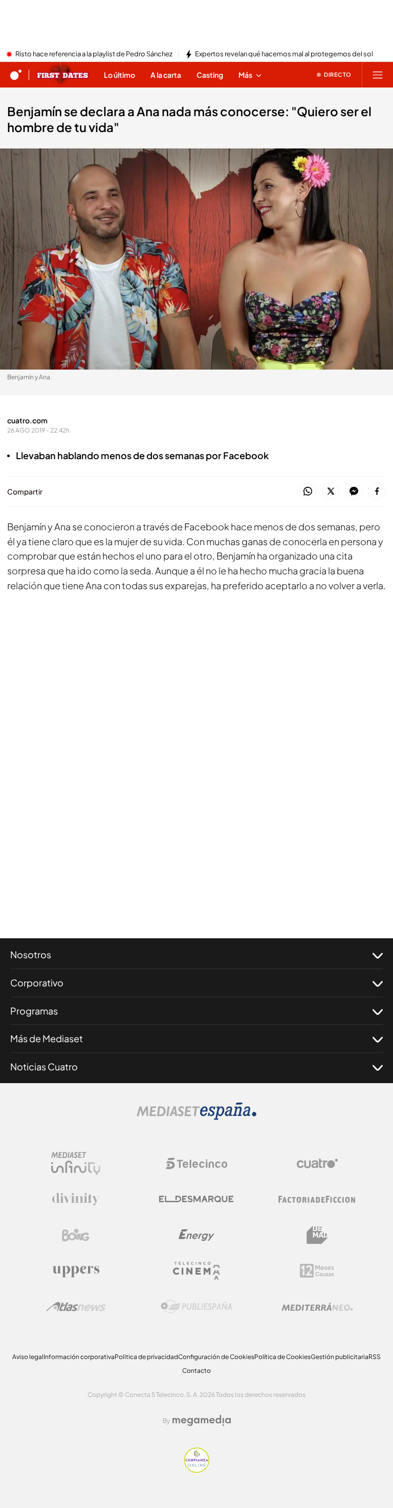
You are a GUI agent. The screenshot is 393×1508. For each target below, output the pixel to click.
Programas (34, 1011)
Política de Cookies (282, 1357)
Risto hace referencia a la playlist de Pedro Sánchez (93, 54)
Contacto (196, 1370)
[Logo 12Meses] (317, 1271)
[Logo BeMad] (317, 1235)
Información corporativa (79, 1357)
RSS (374, 1357)
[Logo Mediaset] (196, 1117)
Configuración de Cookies (216, 1357)
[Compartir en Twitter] (331, 491)
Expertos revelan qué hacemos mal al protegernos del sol (284, 54)
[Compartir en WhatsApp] (308, 491)
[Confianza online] (196, 1469)
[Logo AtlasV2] (76, 1306)
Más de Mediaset (46, 1038)
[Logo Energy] (196, 1235)
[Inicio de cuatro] (15, 75)
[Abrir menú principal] (378, 75)
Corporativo (36, 982)
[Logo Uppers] (76, 1271)
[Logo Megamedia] (201, 1420)
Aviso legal (27, 1357)
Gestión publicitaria (339, 1357)
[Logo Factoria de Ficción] (317, 1199)
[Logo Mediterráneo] (317, 1307)
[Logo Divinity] (75, 1199)
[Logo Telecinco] (196, 1163)
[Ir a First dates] (62, 75)
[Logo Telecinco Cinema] (196, 1270)
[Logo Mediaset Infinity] (75, 1163)
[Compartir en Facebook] (377, 491)
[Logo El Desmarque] (196, 1199)
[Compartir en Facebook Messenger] (354, 491)
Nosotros (30, 954)
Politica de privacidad (146, 1357)
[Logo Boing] (76, 1235)
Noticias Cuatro (44, 1066)
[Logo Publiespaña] (196, 1307)
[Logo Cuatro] (317, 1163)
